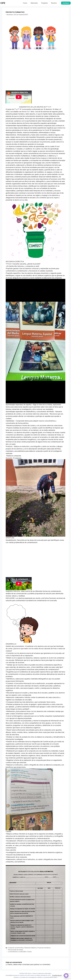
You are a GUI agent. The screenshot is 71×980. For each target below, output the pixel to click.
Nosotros (54, 3)
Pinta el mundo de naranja (15, 950)
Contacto (66, 3)
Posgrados (44, 3)
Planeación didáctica (30, 948)
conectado (26, 964)
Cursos (25, 3)
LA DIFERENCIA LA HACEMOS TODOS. (20, 952)
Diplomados (34, 3)
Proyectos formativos (43, 948)
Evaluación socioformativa (16, 948)
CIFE (2, 3)
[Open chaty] (66, 975)
